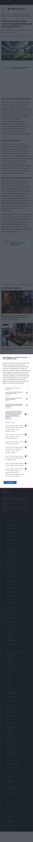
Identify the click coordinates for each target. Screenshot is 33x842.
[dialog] (16, 421)
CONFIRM (10, 482)
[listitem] (16, 388)
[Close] (29, 357)
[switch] (26, 393)
